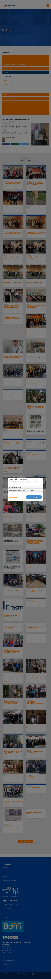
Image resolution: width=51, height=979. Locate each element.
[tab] (25, 487)
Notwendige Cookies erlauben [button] (15, 487)
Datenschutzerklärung (13, 497)
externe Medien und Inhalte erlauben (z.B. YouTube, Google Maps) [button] (22, 490)
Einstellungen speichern (34, 497)
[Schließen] (40, 480)
